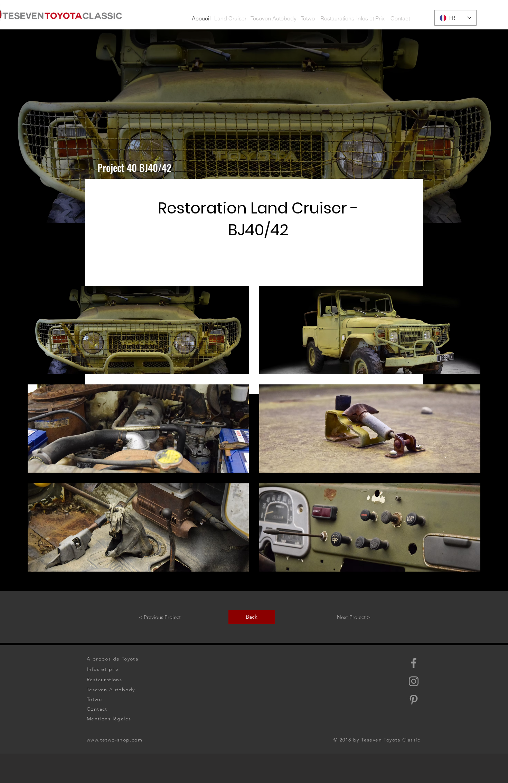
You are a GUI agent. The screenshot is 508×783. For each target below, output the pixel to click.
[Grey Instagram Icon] (413, 681)
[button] (201, 18)
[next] (465, 435)
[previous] (42, 435)
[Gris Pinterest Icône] (413, 699)
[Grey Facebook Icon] (413, 663)
